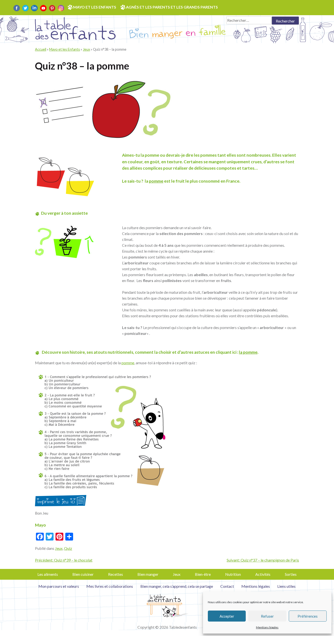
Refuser (267, 616)
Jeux (86, 49)
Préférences (308, 616)
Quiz (68, 548)
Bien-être (203, 574)
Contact (227, 586)
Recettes (115, 574)
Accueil (40, 49)
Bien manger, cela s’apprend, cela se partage (176, 586)
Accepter (227, 616)
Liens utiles (286, 586)
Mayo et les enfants (94, 7)
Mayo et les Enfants (64, 49)
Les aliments (47, 574)
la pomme (248, 352)
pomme (156, 181)
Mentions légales (267, 627)
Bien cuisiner (83, 574)
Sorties (291, 574)
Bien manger (147, 574)
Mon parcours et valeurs (58, 586)
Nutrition (233, 574)
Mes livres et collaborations (109, 586)
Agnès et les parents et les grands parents (172, 7)
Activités (262, 574)
